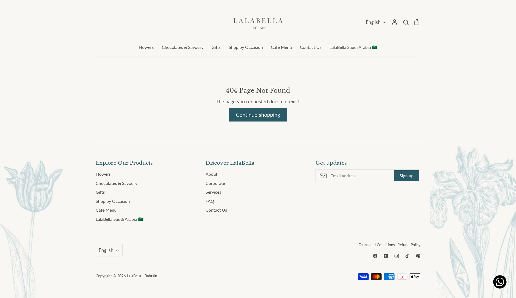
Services (213, 191)
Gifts (216, 47)
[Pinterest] (418, 256)
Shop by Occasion (246, 47)
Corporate (215, 183)
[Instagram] (396, 256)
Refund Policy (408, 244)
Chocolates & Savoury (182, 47)
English (373, 22)
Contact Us (310, 47)
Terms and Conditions (377, 244)
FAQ (210, 201)
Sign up (407, 175)
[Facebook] (375, 256)
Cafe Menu (281, 47)
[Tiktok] (407, 256)
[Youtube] (386, 256)
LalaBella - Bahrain (142, 276)
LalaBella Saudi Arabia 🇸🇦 (353, 47)
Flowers (146, 47)
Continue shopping (258, 114)
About (211, 173)
